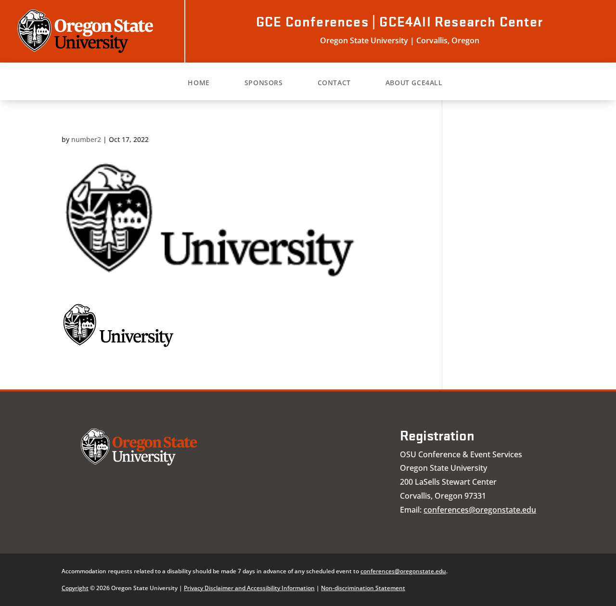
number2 (86, 139)
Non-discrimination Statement (363, 588)
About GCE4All (414, 83)
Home (198, 83)
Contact (334, 83)
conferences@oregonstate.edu (480, 509)
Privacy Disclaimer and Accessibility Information (249, 588)
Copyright (75, 588)
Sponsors (263, 83)
